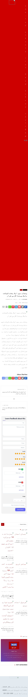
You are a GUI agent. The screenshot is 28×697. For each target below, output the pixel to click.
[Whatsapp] (9, 307)
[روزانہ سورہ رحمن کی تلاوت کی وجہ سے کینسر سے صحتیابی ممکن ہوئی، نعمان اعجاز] (21, 534)
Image (24, 496)
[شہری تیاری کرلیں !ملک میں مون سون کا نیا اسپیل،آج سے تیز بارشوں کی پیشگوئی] (7, 612)
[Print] (6, 307)
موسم (3, 626)
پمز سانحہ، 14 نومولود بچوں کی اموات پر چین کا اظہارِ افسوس (7, 558)
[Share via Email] (3, 307)
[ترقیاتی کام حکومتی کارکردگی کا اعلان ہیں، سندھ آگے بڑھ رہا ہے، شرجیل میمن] (21, 604)
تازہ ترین (19, 538)
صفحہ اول (25, 15)
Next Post (6, 405)
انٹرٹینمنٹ (25, 538)
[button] (25, 140)
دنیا (7, 554)
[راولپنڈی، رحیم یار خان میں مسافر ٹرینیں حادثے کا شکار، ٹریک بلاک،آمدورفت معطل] (21, 564)
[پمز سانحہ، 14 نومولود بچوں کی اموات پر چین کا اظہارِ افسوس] (7, 542)
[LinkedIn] (16, 307)
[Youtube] (19, 307)
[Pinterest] (13, 307)
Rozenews (25, 299)
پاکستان (25, 41)
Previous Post (21, 389)
